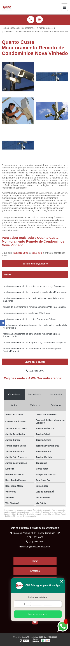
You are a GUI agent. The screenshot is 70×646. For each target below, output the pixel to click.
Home (35, 561)
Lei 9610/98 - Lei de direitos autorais (20, 516)
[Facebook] (35, 621)
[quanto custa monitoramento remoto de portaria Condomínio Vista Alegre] (18, 111)
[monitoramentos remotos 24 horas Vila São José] (52, 77)
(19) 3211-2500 (21, 253)
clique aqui (37, 253)
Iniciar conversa (37, 614)
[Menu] (64, 7)
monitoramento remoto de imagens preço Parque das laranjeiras (34, 342)
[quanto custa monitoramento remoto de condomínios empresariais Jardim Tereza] (18, 77)
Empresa (35, 571)
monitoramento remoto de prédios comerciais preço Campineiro (34, 286)
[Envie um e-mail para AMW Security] (39, 19)
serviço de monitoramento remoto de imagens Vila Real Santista (34, 307)
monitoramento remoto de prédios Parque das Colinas (29, 319)
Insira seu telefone (37, 597)
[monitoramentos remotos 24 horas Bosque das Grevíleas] (18, 145)
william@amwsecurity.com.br (36, 546)
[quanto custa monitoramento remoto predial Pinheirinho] (52, 111)
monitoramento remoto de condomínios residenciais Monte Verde (35, 292)
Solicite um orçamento (35, 263)
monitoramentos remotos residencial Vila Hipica (26, 313)
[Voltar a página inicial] (7, 7)
